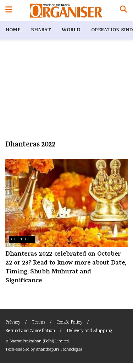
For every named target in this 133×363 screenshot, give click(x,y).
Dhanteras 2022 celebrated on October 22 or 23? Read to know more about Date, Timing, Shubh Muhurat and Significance (65, 268)
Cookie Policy (69, 322)
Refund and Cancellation (30, 331)
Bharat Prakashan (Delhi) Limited (39, 341)
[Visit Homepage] (66, 11)
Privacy (12, 322)
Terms (38, 322)
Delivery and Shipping (89, 331)
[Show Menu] (8, 10)
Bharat (41, 30)
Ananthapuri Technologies (59, 350)
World (71, 30)
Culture (21, 239)
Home (12, 30)
